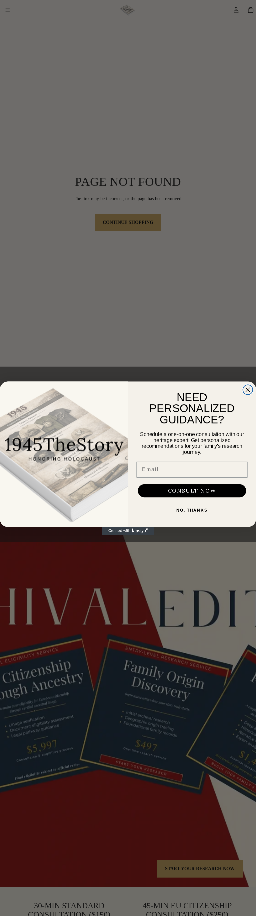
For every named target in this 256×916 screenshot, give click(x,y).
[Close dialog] (248, 390)
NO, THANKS (192, 510)
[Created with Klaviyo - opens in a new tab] (128, 531)
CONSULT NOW (192, 490)
